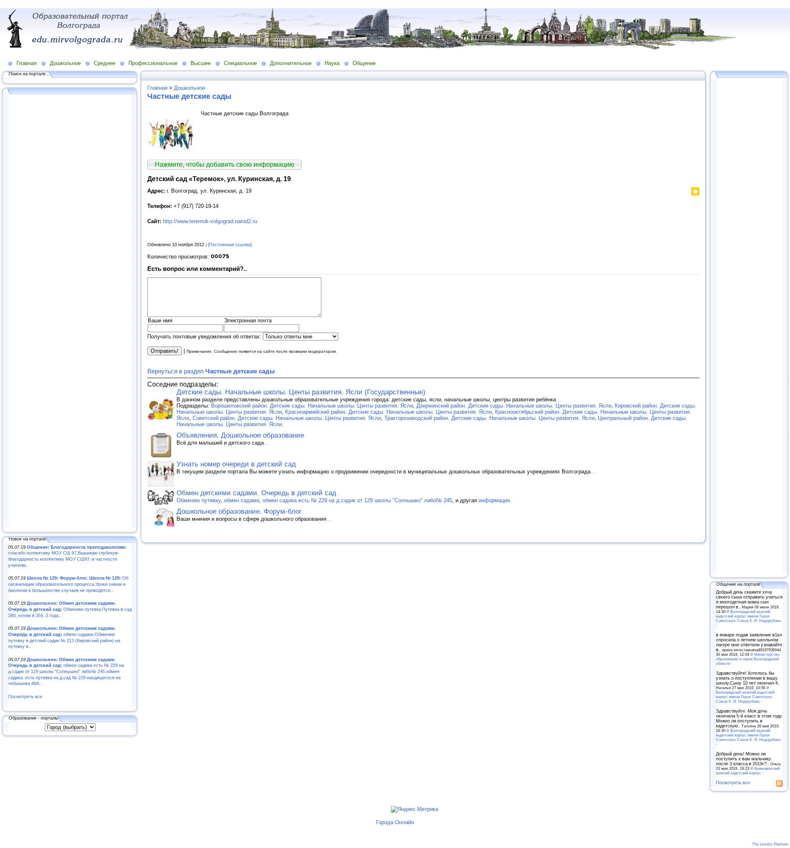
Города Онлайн (395, 822)
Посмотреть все (25, 696)
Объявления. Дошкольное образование (240, 435)
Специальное (240, 63)
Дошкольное (65, 63)
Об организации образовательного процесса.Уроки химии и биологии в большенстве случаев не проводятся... (68, 583)
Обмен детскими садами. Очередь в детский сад (256, 493)
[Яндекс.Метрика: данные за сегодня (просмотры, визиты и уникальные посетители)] (414, 809)
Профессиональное (152, 63)
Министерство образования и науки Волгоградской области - (747, 659)
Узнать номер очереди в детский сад (236, 464)
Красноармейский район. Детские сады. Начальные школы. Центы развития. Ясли (388, 412)
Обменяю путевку (199, 500)
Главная (26, 63)
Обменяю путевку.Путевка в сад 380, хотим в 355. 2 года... (70, 609)
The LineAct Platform (770, 844)
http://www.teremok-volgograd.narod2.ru (210, 221)
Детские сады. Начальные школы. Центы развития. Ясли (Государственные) (301, 392)
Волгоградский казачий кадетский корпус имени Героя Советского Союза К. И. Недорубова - (748, 618)
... (558, 399)
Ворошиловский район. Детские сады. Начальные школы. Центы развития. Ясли (312, 406)
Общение (364, 63)
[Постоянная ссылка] (230, 244)
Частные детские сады (189, 96)
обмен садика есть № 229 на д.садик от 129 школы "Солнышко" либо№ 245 (357, 500)
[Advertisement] (70, 312)
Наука (332, 63)
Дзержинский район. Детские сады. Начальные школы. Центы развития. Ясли (513, 406)
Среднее (104, 63)
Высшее (201, 63)
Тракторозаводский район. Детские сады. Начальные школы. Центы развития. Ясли (489, 418)
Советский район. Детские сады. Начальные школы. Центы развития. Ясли (287, 418)
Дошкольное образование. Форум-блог (239, 511)
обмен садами (241, 500)
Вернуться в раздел (211, 371)
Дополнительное (290, 63)
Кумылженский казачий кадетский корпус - (748, 770)
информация (494, 500)
